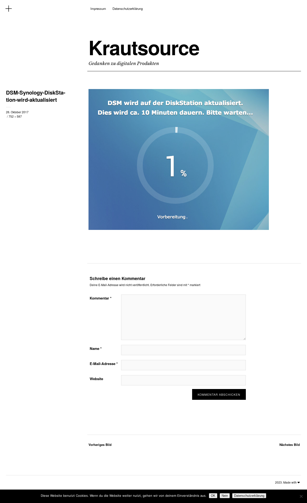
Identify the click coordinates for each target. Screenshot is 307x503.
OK (213, 495)
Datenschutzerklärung (127, 8)
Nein (225, 495)
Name (96, 348)
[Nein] (301, 496)
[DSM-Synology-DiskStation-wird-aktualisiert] (179, 228)
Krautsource (144, 47)
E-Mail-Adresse (104, 363)
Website (96, 378)
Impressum (98, 8)
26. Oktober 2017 (17, 112)
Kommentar (101, 298)
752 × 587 (15, 116)
